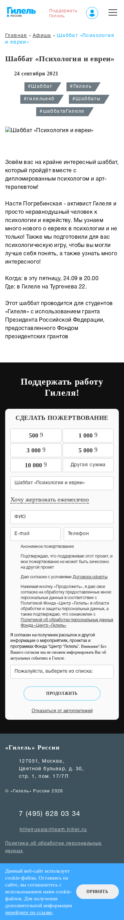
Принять (97, 891)
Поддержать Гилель (63, 13)
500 (36, 435)
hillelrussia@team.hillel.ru (53, 830)
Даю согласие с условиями (64, 577)
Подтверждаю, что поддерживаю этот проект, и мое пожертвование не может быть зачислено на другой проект (67, 561)
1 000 (88, 435)
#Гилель (81, 86)
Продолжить (62, 693)
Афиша (42, 36)
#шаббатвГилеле (62, 111)
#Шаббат (40, 86)
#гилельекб (39, 99)
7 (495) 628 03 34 (50, 814)
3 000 (36, 450)
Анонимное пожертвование (47, 547)
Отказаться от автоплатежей (62, 711)
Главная (16, 36)
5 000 (88, 450)
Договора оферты (90, 577)
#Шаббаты (86, 99)
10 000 (36, 465)
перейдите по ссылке (28, 912)
